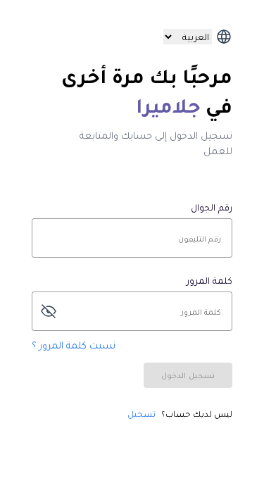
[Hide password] (48, 311)
